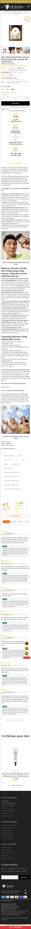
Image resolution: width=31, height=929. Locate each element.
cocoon (20, 456)
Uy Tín (16, 120)
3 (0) (27, 521)
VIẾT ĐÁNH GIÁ (16, 516)
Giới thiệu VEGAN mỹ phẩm (9, 825)
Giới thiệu (10, 899)
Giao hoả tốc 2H (15, 143)
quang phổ (15, 464)
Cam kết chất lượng (6, 838)
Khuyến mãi (4, 855)
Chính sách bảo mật (6, 835)
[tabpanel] (15, 762)
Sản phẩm (17, 899)
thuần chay (7, 468)
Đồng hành (15, 132)
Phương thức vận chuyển (8, 810)
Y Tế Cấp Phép (15, 154)
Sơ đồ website (6, 900)
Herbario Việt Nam (6, 850)
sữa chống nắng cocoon (11, 476)
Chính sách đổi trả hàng (7, 828)
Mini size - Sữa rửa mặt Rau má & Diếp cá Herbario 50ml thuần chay (17, 82)
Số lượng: (4, 95)
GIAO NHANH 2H (5, 813)
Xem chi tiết (22, 925)
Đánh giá (12, 68)
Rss (12, 900)
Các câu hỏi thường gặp (8, 805)
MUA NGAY (15, 103)
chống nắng (7, 460)
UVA (16, 460)
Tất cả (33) (6, 521)
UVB (23, 460)
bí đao (6, 464)
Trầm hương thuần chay (8, 853)
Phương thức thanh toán (8, 816)
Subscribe (24, 877)
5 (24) (14, 521)
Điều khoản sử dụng (7, 830)
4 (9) (21, 521)
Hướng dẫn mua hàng (7, 808)
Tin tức (22, 899)
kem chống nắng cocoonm (12, 472)
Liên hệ (27, 899)
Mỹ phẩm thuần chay (7, 847)
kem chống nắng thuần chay (12, 489)
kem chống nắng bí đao (11, 480)
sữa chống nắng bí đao (11, 485)
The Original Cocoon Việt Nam (17, 70)
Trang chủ (7, 12)
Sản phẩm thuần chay (7, 858)
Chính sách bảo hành (7, 833)
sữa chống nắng (9, 456)
